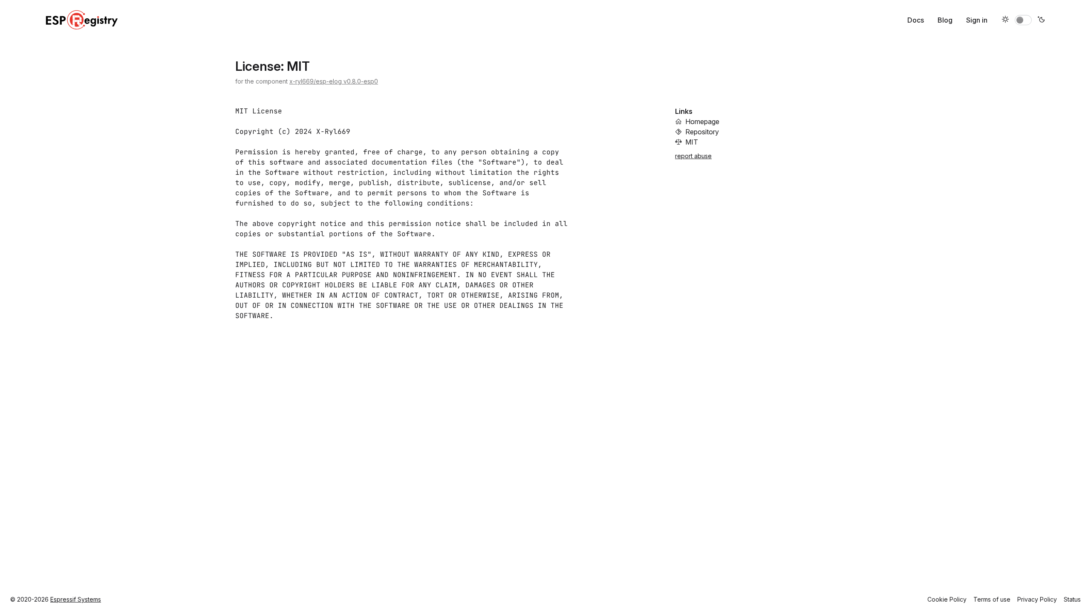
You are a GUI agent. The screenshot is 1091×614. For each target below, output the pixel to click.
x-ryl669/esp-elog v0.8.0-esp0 (333, 81)
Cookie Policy (947, 599)
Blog (945, 20)
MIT (691, 142)
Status (1072, 599)
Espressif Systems (75, 599)
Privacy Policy (1037, 599)
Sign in (976, 20)
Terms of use (991, 599)
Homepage (702, 121)
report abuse (693, 155)
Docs (915, 20)
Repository (702, 131)
